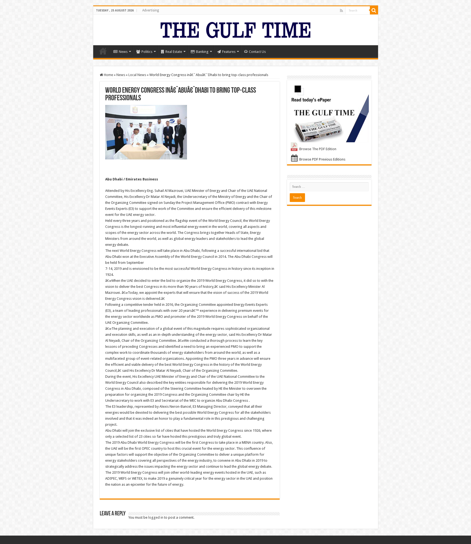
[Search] (374, 10)
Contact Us (257, 52)
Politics (146, 52)
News (123, 52)
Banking (202, 52)
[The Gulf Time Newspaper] (235, 28)
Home (103, 51)
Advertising (150, 10)
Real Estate (173, 52)
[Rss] (341, 10)
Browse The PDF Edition (317, 149)
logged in (155, 517)
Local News (137, 75)
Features (228, 52)
